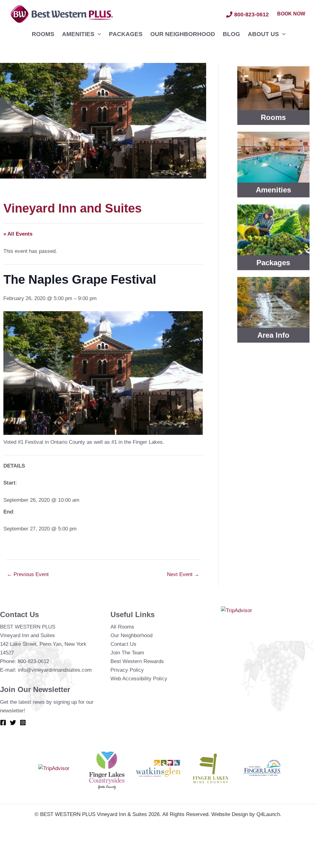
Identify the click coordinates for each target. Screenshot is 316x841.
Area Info (273, 335)
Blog (231, 34)
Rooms (43, 34)
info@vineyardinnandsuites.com (55, 670)
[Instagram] (23, 722)
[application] (97, 34)
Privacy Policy (127, 670)
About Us (263, 34)
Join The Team (127, 653)
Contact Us (123, 644)
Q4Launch (268, 814)
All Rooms (122, 627)
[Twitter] (13, 722)
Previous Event (28, 574)
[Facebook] (3, 722)
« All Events (17, 234)
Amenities (78, 34)
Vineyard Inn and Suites (72, 208)
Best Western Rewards (137, 661)
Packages (126, 34)
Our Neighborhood (182, 34)
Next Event (183, 574)
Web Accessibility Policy (138, 679)
